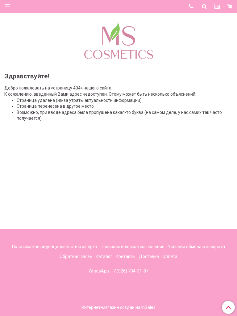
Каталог (104, 256)
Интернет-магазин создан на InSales (118, 307)
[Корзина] (230, 6)
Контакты (125, 256)
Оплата (169, 256)
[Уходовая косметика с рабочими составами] (118, 39)
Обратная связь (76, 256)
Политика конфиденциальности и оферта (54, 246)
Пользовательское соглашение (132, 246)
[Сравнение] (217, 6)
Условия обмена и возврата (196, 246)
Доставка (149, 256)
